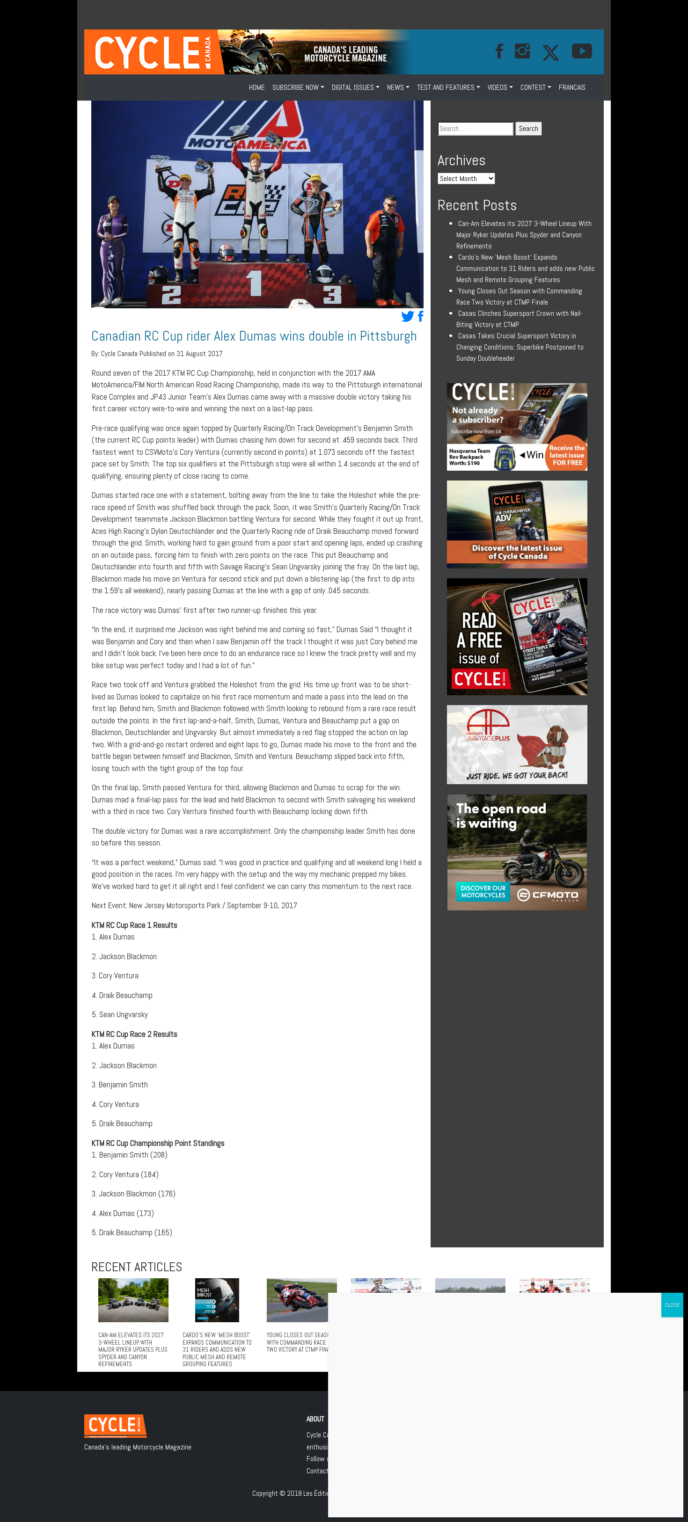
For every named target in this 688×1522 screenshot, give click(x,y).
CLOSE (672, 1305)
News (395, 87)
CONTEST (533, 87)
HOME (257, 87)
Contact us (322, 1471)
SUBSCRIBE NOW (295, 87)
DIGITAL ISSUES (353, 87)
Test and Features (446, 87)
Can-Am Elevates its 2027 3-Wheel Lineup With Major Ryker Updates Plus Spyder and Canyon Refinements (524, 234)
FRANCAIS (572, 87)
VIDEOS (497, 87)
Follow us (320, 1459)
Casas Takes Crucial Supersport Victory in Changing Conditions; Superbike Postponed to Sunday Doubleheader (520, 347)
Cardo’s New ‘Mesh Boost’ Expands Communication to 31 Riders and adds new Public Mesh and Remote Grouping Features (525, 268)
